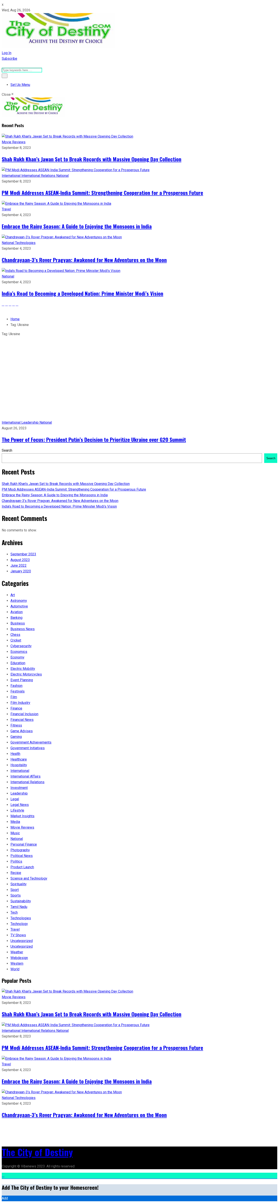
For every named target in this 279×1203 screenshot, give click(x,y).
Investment (19, 788)
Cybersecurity (21, 646)
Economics (18, 652)
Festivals (17, 691)
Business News (22, 629)
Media (15, 822)
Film (13, 697)
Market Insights (22, 816)
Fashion (16, 686)
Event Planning (21, 680)
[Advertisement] (139, 387)
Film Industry (20, 703)
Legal (14, 799)
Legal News (19, 805)
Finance (16, 708)
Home (15, 319)
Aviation (16, 612)
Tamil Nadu (18, 907)
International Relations (38, 176)
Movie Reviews (14, 142)
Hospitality (18, 765)
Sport (14, 890)
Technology (19, 924)
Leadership (30, 422)
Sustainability (20, 901)
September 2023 (23, 554)
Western (16, 963)
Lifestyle (17, 810)
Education (17, 663)
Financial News (22, 720)
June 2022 (18, 565)
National (62, 176)
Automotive (19, 606)
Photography (20, 850)
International (11, 176)
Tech (14, 912)
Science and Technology (28, 878)
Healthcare (18, 759)
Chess (15, 635)
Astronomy (18, 601)
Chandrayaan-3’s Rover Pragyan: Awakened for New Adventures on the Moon (84, 260)
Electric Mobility (22, 669)
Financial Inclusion (24, 714)
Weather (16, 952)
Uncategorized (21, 941)
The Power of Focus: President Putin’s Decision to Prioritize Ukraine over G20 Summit (94, 439)
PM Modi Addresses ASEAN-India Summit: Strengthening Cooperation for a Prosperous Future (102, 192)
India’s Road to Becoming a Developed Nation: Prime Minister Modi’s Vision (82, 293)
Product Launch (22, 867)
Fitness (16, 725)
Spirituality (18, 884)
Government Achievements (30, 742)
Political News (21, 856)
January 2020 (20, 571)
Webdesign (19, 958)
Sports (15, 895)
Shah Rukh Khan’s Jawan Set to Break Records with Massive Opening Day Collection (91, 159)
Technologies (25, 243)
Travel (6, 209)
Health (15, 754)
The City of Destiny (37, 1152)
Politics (16, 861)
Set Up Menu (20, 85)
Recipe (15, 873)
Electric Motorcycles (26, 674)
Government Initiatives (27, 748)
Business (17, 623)
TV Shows (18, 935)
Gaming (16, 737)
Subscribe (9, 58)
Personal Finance (23, 844)
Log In (6, 53)
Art (12, 595)
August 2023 (20, 560)
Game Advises (21, 731)
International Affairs (25, 776)
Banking (16, 618)
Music (15, 833)
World (14, 969)
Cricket (15, 640)
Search (7, 450)
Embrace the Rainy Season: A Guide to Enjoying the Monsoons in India (77, 226)
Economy (17, 657)
